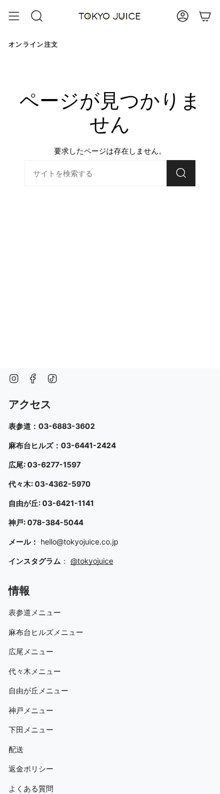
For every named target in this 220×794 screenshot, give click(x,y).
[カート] (205, 16)
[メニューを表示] (14, 16)
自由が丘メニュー (38, 690)
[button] (36, 16)
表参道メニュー (35, 612)
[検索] (181, 173)
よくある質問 (31, 788)
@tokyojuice (91, 560)
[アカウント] (182, 16)
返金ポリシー (31, 768)
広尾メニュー (31, 651)
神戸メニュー (31, 710)
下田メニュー (31, 729)
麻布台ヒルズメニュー (46, 632)
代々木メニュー (35, 671)
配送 (16, 749)
